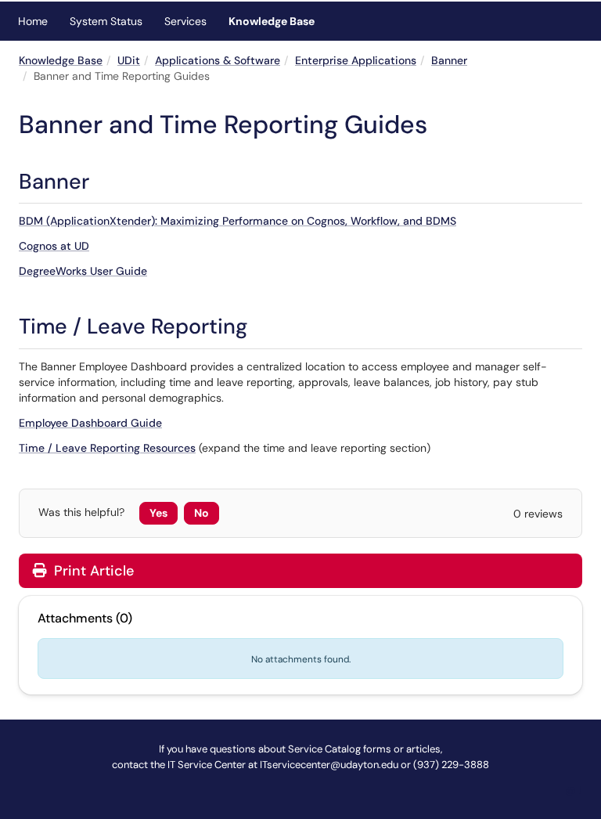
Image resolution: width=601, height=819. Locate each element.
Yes (158, 513)
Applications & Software (217, 60)
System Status (106, 21)
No (201, 513)
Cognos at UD (54, 246)
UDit (128, 60)
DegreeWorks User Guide (83, 271)
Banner (449, 60)
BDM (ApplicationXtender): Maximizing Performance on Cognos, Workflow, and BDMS (237, 221)
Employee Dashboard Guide (90, 423)
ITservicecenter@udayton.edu (329, 764)
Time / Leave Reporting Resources (107, 448)
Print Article (92, 570)
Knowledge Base (272, 21)
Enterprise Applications (355, 60)
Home (33, 21)
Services (185, 21)
